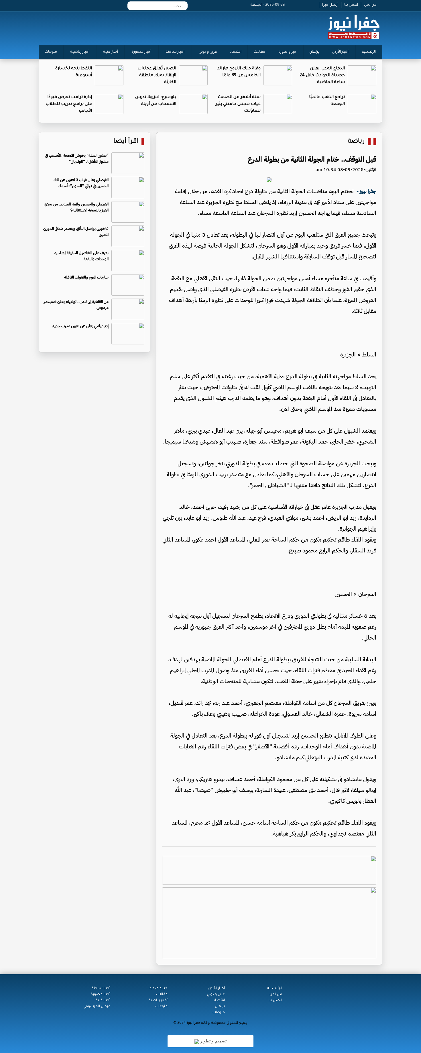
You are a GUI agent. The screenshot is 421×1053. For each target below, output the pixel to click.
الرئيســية (274, 989)
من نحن (370, 5)
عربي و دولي (208, 52)
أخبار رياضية (79, 52)
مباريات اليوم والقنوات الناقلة (86, 277)
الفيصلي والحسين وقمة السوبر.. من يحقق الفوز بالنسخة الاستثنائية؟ (76, 207)
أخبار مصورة (141, 52)
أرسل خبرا (330, 5)
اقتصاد (235, 52)
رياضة (356, 141)
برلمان (314, 52)
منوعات (51, 52)
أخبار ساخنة (175, 52)
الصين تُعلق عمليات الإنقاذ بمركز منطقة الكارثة (156, 75)
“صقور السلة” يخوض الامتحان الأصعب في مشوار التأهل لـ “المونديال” (77, 158)
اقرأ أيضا (126, 141)
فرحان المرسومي (96, 1007)
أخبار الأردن (340, 52)
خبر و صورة (287, 52)
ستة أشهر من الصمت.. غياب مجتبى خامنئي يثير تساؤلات (238, 104)
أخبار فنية (110, 52)
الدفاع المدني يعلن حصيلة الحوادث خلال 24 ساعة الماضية (322, 75)
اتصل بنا (351, 5)
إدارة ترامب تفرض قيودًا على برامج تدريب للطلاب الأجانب (69, 104)
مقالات (259, 52)
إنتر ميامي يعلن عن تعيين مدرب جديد (80, 326)
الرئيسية (369, 52)
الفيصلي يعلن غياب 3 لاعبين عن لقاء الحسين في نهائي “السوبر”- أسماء (81, 183)
